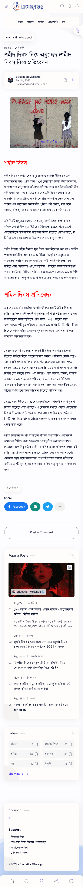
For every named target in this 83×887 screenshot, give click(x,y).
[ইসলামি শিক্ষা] (36, 656)
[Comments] (71, 881)
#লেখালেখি (12, 487)
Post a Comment (41, 532)
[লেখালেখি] (53, 22)
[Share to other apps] (60, 506)
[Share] (56, 881)
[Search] (62, 6)
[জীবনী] (41, 22)
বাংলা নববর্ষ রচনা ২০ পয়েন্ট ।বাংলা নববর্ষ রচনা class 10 (41, 707)
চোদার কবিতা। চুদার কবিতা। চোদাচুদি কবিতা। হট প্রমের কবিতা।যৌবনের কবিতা (42, 686)
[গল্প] (63, 22)
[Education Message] (28, 77)
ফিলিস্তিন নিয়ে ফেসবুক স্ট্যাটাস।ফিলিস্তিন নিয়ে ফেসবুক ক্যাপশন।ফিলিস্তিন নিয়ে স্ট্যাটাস (39, 665)
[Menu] (41, 881)
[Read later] (65, 80)
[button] (76, 6)
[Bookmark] (69, 6)
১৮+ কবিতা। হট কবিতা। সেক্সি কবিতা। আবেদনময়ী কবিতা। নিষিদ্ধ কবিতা (43, 611)
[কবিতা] (30, 22)
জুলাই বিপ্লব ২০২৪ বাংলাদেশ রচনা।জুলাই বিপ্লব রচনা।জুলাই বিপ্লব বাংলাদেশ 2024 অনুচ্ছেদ (40, 644)
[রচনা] (20, 22)
